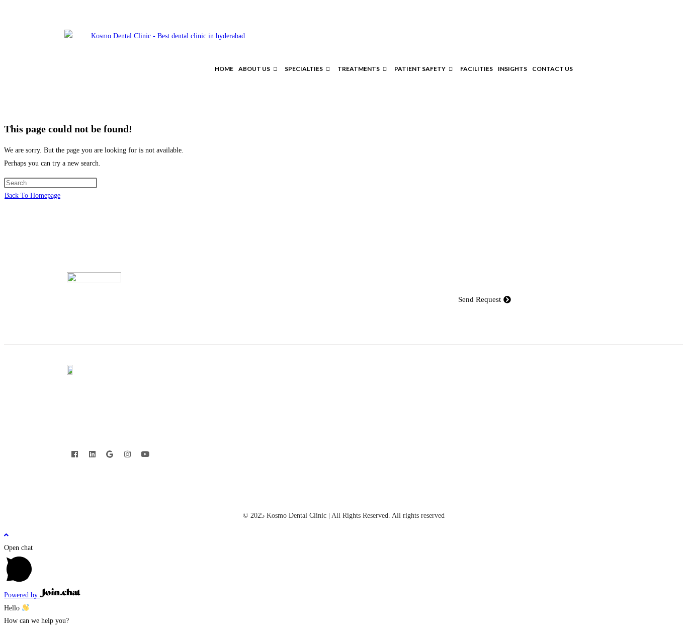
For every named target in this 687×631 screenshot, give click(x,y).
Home (224, 68)
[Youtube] (144, 453)
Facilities (476, 68)
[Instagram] (127, 453)
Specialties (304, 68)
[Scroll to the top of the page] (6, 535)
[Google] (109, 453)
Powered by (22, 595)
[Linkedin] (92, 453)
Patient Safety (420, 68)
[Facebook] (74, 453)
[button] (619, 69)
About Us (254, 68)
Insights (512, 68)
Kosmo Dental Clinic (296, 515)
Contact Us (552, 68)
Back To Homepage (32, 195)
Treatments (358, 68)
